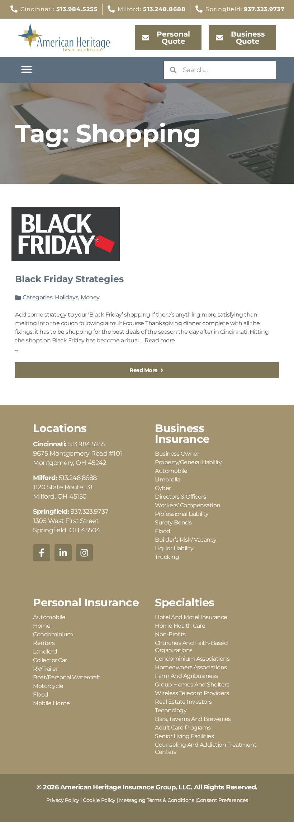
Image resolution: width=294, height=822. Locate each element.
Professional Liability (181, 513)
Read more (159, 340)
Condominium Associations (192, 658)
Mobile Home (51, 703)
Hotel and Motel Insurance (191, 617)
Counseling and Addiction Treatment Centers (205, 748)
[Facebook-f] (41, 552)
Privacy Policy (62, 800)
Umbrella (167, 479)
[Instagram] (84, 552)
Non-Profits (170, 634)
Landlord (45, 651)
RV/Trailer (45, 668)
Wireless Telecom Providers (192, 693)
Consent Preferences (222, 800)
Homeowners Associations (191, 667)
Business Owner (177, 453)
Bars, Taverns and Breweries (193, 719)
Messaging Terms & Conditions (156, 800)
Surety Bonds (173, 522)
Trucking (167, 556)
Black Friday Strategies (69, 279)
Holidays (66, 297)
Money (90, 297)
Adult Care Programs (183, 727)
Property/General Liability (188, 462)
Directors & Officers (180, 496)
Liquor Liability (174, 548)
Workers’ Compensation (187, 505)
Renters (44, 643)
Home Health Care (180, 625)
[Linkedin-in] (63, 552)
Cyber (163, 488)
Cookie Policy (99, 800)
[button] (26, 69)
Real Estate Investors (183, 701)
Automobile (171, 470)
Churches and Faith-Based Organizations (191, 647)
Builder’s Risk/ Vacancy (186, 539)
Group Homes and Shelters (192, 684)
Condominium (53, 634)
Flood (162, 531)
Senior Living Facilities (184, 736)
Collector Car (50, 660)
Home (41, 625)
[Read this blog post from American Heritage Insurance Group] (65, 234)
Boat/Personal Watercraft (66, 677)
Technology (170, 710)
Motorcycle (48, 686)
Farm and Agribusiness (186, 676)
